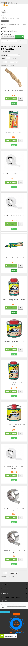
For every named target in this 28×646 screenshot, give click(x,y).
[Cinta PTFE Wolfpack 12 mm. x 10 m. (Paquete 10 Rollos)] (14, 161)
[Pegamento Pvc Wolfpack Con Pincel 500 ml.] (14, 328)
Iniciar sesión (4, 0)
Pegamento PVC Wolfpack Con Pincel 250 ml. (14, 300)
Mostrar (3, 58)
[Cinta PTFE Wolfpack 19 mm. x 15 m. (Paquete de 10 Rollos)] (14, 203)
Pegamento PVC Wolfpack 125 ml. (14, 257)
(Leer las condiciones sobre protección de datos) (13, 606)
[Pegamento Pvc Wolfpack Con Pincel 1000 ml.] (14, 370)
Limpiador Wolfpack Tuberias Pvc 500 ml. (14, 426)
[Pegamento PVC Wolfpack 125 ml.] (14, 245)
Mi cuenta (4, 593)
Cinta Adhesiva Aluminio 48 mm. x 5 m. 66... (14, 551)
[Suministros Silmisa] (5, 6)
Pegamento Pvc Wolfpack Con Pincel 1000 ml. (14, 384)
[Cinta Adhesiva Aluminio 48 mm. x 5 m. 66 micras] (14, 538)
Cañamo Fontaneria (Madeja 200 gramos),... (14, 91)
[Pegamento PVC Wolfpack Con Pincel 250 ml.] (14, 286)
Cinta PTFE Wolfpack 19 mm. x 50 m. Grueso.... (14, 468)
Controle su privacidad (5, 612)
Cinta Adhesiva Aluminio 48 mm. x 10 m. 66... (14, 509)
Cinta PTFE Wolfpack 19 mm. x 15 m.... (14, 215)
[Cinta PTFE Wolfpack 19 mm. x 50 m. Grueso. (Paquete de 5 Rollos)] (14, 454)
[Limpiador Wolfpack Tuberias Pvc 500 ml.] (14, 412)
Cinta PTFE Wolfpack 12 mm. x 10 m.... (14, 174)
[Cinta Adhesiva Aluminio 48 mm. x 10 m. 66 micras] (14, 496)
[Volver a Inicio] (2, 41)
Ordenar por (4, 55)
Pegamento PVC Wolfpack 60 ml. (14, 132)
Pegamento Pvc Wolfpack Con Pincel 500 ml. (14, 342)
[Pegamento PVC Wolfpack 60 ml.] (14, 119)
